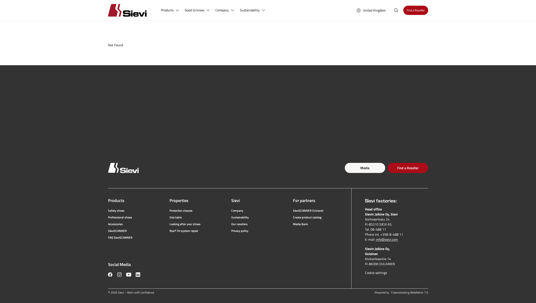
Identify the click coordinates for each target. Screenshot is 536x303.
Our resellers (239, 224)
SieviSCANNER (117, 231)
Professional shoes (120, 217)
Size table (176, 217)
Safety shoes (116, 211)
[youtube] (128, 274)
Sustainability (240, 217)
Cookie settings (376, 272)
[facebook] (110, 274)
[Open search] (396, 10)
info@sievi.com (387, 239)
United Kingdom (374, 10)
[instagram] (119, 274)
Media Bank (300, 224)
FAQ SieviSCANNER (120, 237)
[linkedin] (138, 274)
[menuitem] (170, 10)
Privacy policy (239, 231)
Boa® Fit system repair (184, 231)
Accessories (115, 224)
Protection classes (181, 211)
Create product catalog (307, 217)
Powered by (401, 292)
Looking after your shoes (185, 224)
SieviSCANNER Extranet (308, 211)
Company (237, 211)
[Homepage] (132, 10)
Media (364, 167)
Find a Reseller (408, 167)
